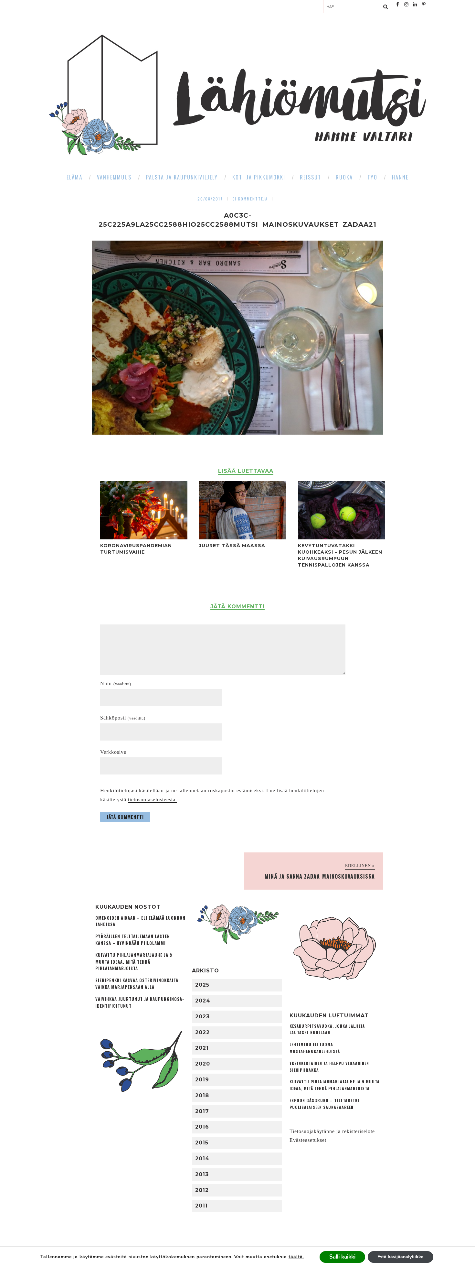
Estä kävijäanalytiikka (400, 1257)
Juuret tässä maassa (232, 545)
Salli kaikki (342, 1257)
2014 (202, 1158)
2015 (201, 1143)
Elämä (74, 177)
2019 (202, 1080)
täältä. (296, 1257)
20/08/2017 (210, 198)
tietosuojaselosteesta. (152, 799)
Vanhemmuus (114, 177)
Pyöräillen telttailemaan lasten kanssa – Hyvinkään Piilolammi (132, 939)
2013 (202, 1174)
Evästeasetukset (308, 1140)
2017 (202, 1111)
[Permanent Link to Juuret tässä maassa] (242, 537)
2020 (202, 1064)
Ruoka (344, 177)
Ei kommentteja (250, 198)
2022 (202, 1032)
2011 (201, 1206)
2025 (202, 985)
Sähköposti (122, 717)
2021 (202, 1048)
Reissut (310, 177)
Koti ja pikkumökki (258, 177)
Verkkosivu (113, 752)
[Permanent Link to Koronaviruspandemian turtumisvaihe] (143, 537)
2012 (202, 1190)
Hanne (400, 177)
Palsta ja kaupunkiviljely (182, 177)
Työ (372, 177)
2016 (202, 1127)
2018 (202, 1095)
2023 (202, 1016)
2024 (202, 1001)
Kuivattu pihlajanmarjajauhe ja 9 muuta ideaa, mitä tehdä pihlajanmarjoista (133, 962)
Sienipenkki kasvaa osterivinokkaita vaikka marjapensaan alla (136, 983)
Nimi (115, 683)
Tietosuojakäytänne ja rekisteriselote (332, 1131)
